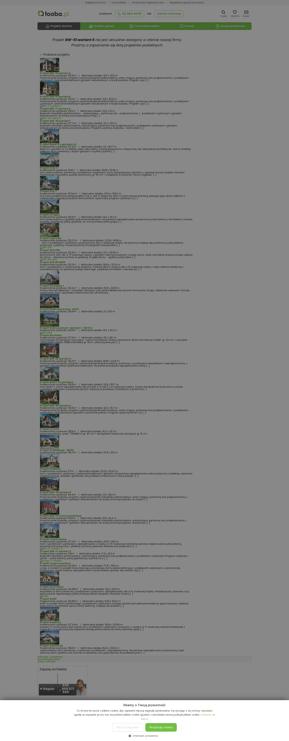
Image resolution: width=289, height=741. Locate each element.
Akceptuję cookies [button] (161, 727)
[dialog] (144, 370)
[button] (144, 735)
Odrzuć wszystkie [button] (127, 727)
